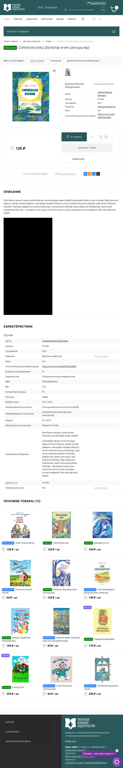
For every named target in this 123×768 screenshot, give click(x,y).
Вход (40, 7)
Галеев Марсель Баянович (55, 341)
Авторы (60, 19)
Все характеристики (104, 84)
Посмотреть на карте (75, 750)
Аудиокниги (32, 19)
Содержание (78, 159)
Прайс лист (70, 741)
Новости (72, 19)
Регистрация (51, 7)
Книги (6, 19)
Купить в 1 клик (87, 147)
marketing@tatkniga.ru (96, 763)
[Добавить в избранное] (54, 71)
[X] (98, 174)
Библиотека (47, 19)
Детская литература (106, 107)
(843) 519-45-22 (72, 756)
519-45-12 (80, 763)
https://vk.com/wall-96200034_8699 (59, 366)
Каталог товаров (17, 31)
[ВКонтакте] (85, 174)
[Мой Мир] (94, 174)
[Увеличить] (30, 96)
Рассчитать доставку (36, 174)
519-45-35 (70, 763)
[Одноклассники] (90, 174)
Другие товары (101, 356)
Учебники (17, 19)
